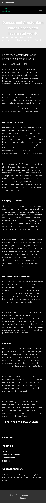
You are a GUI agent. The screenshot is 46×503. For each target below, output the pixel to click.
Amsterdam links (9, 457)
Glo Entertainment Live (29, 100)
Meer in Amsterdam (11, 454)
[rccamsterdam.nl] (6, 9)
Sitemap (6, 460)
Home (5, 37)
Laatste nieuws (17, 37)
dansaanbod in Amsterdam (29, 94)
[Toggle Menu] (40, 10)
